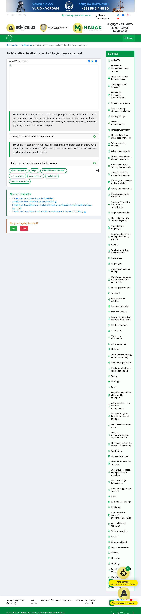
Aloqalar (45, 599)
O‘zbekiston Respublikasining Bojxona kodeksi (33, 201)
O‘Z (13, 15)
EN (25, 15)
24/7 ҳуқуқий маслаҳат (77, 15)
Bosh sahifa (11, 45)
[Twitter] (92, 61)
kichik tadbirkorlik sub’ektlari (53, 170)
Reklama (79, 599)
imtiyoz (34, 170)
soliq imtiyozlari (35, 176)
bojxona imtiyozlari (18, 170)
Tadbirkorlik (26, 45)
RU (19, 15)
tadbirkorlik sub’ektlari (20, 181)
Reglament (67, 599)
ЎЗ (7, 15)
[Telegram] (96, 61)
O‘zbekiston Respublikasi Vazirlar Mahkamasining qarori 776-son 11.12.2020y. (47, 211)
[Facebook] (89, 61)
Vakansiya (55, 599)
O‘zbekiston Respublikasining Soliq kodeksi (31, 198)
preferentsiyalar (17, 176)
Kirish (129, 38)
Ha (13, 228)
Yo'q (24, 228)
